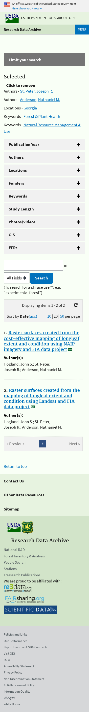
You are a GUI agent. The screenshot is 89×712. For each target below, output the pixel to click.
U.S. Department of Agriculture (47, 17)
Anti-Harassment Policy (19, 685)
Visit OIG (9, 653)
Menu (82, 29)
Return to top (15, 466)
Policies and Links (15, 634)
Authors (16, 157)
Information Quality (17, 691)
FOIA (7, 660)
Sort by (22, 316)
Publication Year (24, 144)
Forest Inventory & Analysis (24, 556)
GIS (12, 234)
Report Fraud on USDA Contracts (25, 647)
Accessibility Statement (19, 666)
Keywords (18, 196)
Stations (10, 568)
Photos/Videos (22, 222)
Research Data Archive (22, 29)
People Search (14, 562)
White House (12, 704)
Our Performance (15, 641)
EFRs (13, 247)
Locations (18, 170)
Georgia (30, 108)
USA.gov (9, 698)
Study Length (21, 209)
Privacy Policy (13, 672)
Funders (16, 183)
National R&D (14, 549)
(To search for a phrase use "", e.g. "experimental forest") (32, 289)
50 (62, 316)
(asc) (33, 316)
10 (49, 316)
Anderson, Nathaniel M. (40, 99)
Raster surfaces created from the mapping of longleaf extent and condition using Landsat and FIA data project (42, 399)
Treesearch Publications (22, 575)
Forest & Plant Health (41, 116)
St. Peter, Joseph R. (36, 91)
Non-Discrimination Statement (24, 679)
